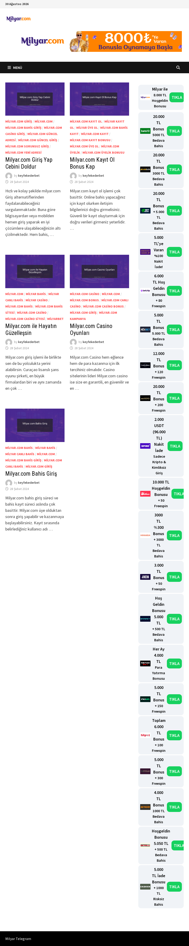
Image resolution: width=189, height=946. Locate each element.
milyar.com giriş (18, 121)
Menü (17, 67)
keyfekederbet (28, 176)
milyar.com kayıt (95, 134)
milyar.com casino (32, 312)
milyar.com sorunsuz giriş (27, 146)
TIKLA (177, 97)
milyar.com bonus (84, 300)
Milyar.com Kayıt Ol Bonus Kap (92, 163)
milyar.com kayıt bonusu (90, 140)
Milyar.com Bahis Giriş (31, 473)
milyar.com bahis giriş (23, 128)
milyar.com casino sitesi (25, 319)
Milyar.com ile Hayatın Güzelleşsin (31, 329)
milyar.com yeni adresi (23, 152)
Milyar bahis (36, 294)
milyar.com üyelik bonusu (103, 152)
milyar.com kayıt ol (86, 121)
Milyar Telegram (18, 938)
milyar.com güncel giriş (37, 140)
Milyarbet (55, 319)
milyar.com (44, 121)
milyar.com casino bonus (103, 306)
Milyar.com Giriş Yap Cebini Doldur (28, 163)
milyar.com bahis (19, 306)
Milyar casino (37, 300)
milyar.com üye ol (84, 146)
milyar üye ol (87, 128)
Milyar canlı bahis (19, 454)
